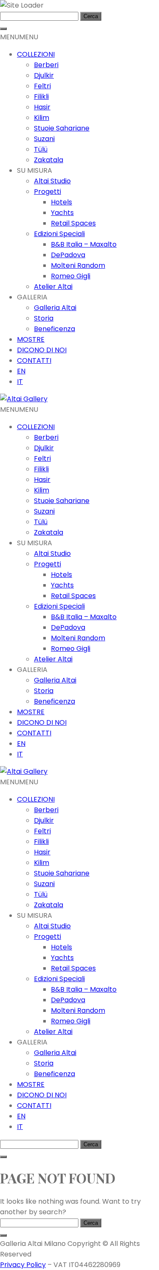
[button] (19, 37)
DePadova (68, 255)
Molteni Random (78, 265)
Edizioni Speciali (59, 234)
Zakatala (48, 160)
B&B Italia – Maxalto (84, 244)
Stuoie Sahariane (61, 128)
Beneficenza (54, 329)
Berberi (46, 65)
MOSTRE (31, 339)
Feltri (42, 86)
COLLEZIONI (36, 54)
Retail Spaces (73, 223)
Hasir (42, 107)
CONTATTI (34, 360)
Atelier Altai (53, 286)
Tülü (40, 149)
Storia (43, 318)
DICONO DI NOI (42, 350)
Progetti (47, 191)
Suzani (44, 139)
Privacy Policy (23, 1265)
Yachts (62, 213)
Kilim (41, 117)
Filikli (41, 96)
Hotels (61, 202)
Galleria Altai (55, 308)
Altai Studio (52, 181)
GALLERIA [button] (32, 297)
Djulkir (44, 75)
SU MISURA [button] (34, 170)
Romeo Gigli (70, 276)
